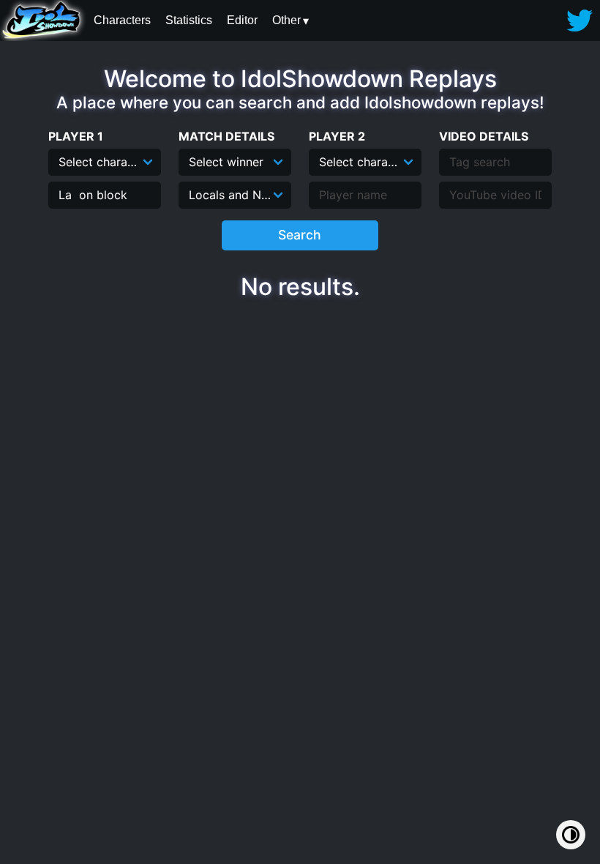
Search (299, 234)
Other (286, 20)
